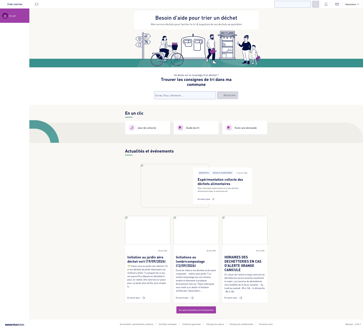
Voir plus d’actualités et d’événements (196, 310)
